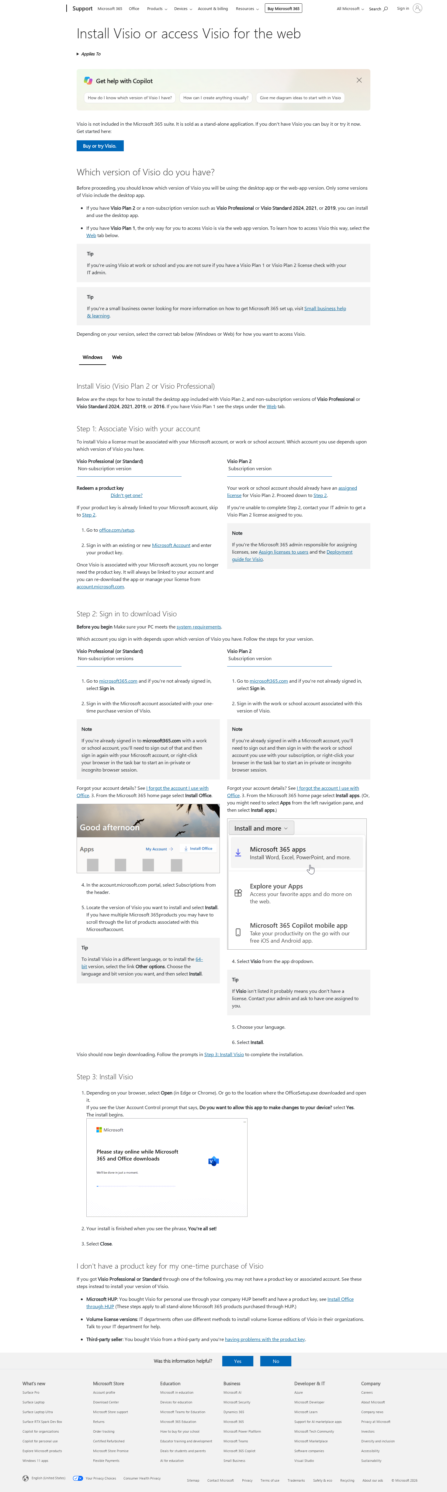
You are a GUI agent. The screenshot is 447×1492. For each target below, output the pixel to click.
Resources (245, 8)
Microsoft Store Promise (111, 1450)
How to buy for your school (179, 1431)
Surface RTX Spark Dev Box (42, 1421)
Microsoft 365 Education (178, 1421)
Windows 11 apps (35, 1460)
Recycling (347, 1480)
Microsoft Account (171, 545)
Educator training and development (186, 1441)
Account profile (104, 1392)
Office (134, 8)
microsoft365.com (118, 681)
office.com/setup (116, 530)
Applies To (90, 54)
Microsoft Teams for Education (182, 1412)
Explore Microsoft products (42, 1450)
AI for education (172, 1460)
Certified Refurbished (108, 1441)
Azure (298, 1392)
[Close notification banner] (359, 80)
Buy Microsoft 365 (284, 8)
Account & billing (213, 8)
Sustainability (371, 1460)
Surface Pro (31, 1392)
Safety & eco (322, 1480)
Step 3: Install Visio (224, 1054)
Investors (368, 1431)
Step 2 (88, 514)
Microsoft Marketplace (311, 1441)
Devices (181, 8)
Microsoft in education (176, 1392)
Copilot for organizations (41, 1431)
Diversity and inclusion (378, 1441)
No (276, 1361)
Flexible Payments (106, 1460)
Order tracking (103, 1431)
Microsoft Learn (305, 1412)
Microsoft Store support (110, 1412)
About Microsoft (373, 1402)
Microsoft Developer (309, 1402)
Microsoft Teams (236, 1441)
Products (155, 8)
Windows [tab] (92, 357)
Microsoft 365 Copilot (239, 1450)
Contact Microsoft (220, 1480)
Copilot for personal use (40, 1441)
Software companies (309, 1450)
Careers (367, 1392)
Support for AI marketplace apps (318, 1421)
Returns (99, 1421)
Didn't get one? (127, 495)
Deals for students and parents (183, 1450)
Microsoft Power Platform (242, 1431)
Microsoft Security (237, 1402)
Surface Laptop (33, 1402)
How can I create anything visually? (215, 97)
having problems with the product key (265, 1339)
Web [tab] (117, 357)
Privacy (247, 1480)
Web (91, 235)
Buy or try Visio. (100, 145)
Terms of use (270, 1480)
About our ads (372, 1480)
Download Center (106, 1402)
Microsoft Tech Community (314, 1431)
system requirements (199, 626)
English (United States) (48, 1478)
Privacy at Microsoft (375, 1421)
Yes (237, 1361)
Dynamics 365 (234, 1412)
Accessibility (370, 1450)
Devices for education (176, 1402)
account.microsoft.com (100, 586)
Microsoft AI (232, 1392)
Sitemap (193, 1480)
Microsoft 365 (110, 8)
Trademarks (296, 1480)
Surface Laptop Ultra (38, 1412)
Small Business (234, 1460)
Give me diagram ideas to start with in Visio (300, 97)
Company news (372, 1412)
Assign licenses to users (283, 551)
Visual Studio (304, 1460)
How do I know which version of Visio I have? (130, 97)
